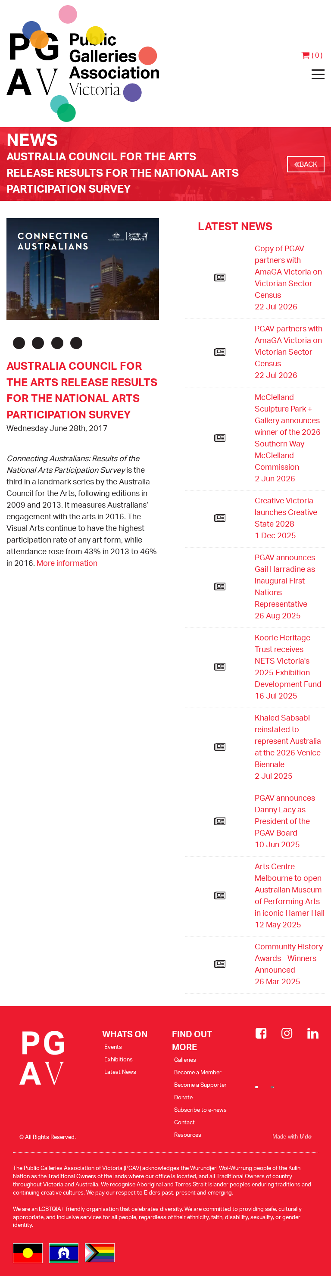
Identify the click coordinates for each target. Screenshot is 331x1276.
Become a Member (198, 1072)
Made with (292, 1137)
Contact (184, 1122)
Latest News (120, 1071)
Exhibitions (118, 1059)
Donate (183, 1097)
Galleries (185, 1059)
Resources (187, 1134)
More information (67, 563)
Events (113, 1046)
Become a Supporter (200, 1084)
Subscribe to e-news (200, 1109)
